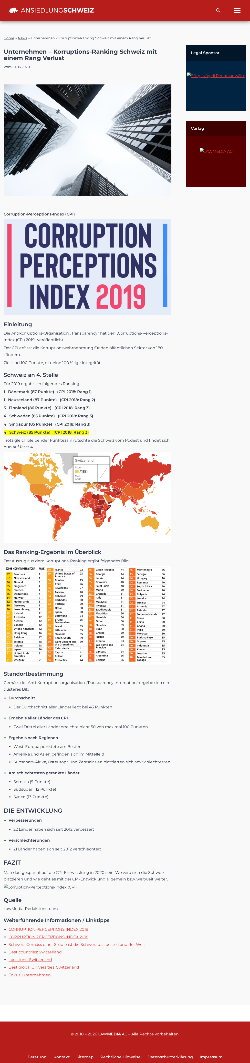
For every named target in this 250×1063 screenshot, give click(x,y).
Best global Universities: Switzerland (44, 967)
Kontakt (61, 1057)
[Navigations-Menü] (237, 10)
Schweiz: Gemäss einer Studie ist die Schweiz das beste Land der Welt (77, 944)
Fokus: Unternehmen (30, 975)
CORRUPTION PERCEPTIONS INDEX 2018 (48, 937)
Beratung (37, 1057)
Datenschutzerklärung (170, 1057)
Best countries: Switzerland (35, 952)
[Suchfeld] (218, 10)
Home (9, 38)
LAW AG (112, 1034)
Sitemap (85, 1057)
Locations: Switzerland (30, 959)
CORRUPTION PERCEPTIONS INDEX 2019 (48, 929)
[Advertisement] (216, 269)
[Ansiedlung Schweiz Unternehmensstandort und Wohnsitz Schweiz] (51, 10)
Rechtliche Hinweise (120, 1057)
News (22, 38)
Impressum (211, 1057)
